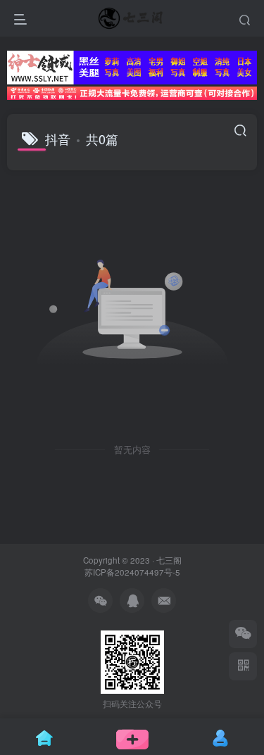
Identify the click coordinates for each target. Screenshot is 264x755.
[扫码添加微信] (243, 634)
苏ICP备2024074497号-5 (132, 572)
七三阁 (169, 560)
